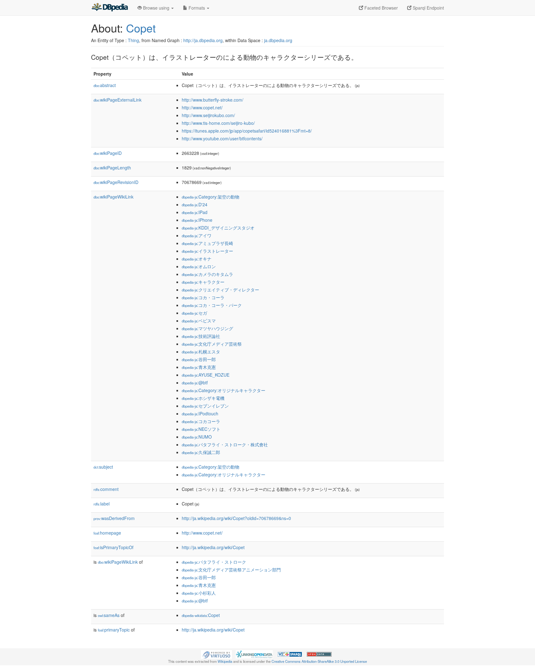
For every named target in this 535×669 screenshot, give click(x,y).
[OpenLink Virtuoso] (216, 653)
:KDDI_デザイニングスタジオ (218, 228)
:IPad (194, 212)
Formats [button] (196, 8)
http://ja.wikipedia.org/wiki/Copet (213, 547)
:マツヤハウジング (207, 328)
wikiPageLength (112, 167)
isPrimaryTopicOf (113, 547)
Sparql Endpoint (427, 8)
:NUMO (197, 437)
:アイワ (196, 235)
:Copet (201, 615)
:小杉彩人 (199, 593)
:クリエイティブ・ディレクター (220, 289)
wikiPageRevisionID (116, 182)
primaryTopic (114, 630)
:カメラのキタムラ (207, 274)
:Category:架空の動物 (210, 197)
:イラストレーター (207, 251)
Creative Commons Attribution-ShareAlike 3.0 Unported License (319, 661)
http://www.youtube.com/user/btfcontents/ (222, 138)
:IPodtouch (200, 413)
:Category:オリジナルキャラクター (223, 390)
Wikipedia (225, 661)
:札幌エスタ (201, 351)
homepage (107, 533)
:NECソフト (201, 429)
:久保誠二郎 (201, 452)
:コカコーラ (201, 421)
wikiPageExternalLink (117, 100)
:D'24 (194, 204)
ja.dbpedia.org (278, 40)
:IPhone (197, 220)
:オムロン (199, 266)
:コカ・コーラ (203, 297)
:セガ (194, 313)
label (102, 504)
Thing (133, 40)
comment (106, 489)
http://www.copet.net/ (202, 107)
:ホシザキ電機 (203, 398)
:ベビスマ (199, 320)
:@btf (195, 382)
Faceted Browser (380, 8)
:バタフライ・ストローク (214, 562)
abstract (105, 85)
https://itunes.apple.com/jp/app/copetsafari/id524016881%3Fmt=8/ (247, 131)
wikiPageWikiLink (113, 197)
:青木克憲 (199, 367)
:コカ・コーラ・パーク (212, 305)
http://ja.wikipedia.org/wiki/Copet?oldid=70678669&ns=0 (236, 518)
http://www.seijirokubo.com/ (208, 115)
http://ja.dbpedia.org (203, 40)
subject (103, 467)
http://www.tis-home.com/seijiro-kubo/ (218, 123)
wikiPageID (108, 153)
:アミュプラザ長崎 (207, 243)
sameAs (109, 615)
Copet (141, 28)
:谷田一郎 (199, 359)
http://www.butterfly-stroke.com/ (212, 100)
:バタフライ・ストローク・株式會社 (225, 444)
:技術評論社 (201, 336)
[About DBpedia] (109, 7)
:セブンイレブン (205, 406)
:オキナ (196, 259)
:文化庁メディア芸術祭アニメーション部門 (231, 569)
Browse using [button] (156, 8)
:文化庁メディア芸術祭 (212, 344)
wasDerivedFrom (114, 518)
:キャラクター (203, 282)
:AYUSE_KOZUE (205, 375)
